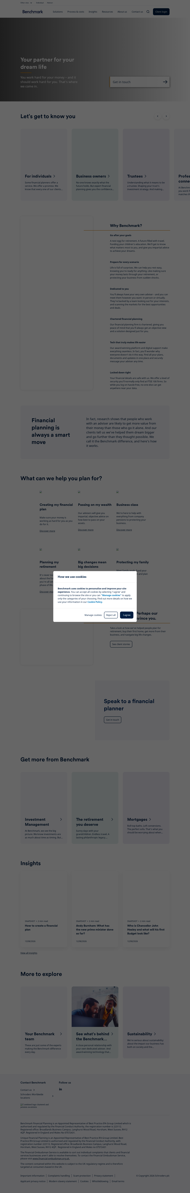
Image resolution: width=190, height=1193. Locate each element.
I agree (126, 615)
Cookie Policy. (95, 601)
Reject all (111, 615)
